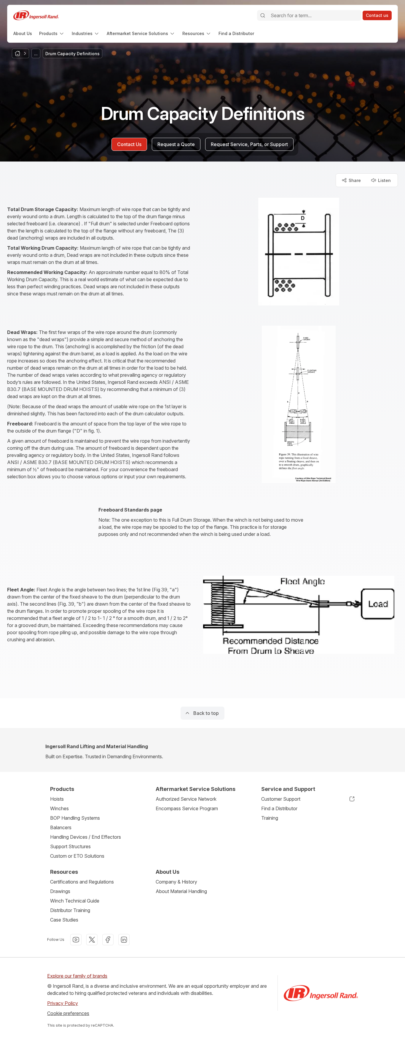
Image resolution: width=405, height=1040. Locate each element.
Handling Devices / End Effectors (85, 837)
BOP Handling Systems (75, 818)
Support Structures (70, 846)
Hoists (57, 799)
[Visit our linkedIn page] (124, 939)
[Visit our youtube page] (76, 939)
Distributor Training (70, 910)
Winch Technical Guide (74, 901)
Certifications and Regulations (82, 882)
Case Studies (64, 920)
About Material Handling (181, 891)
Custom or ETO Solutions (77, 856)
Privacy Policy (62, 1003)
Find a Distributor (279, 808)
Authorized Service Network (186, 799)
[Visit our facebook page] (108, 939)
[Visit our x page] (92, 939)
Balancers (60, 827)
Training (269, 818)
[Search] (262, 15)
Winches (59, 808)
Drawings (60, 891)
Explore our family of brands (77, 976)
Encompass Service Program (187, 808)
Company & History (176, 882)
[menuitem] (22, 33)
